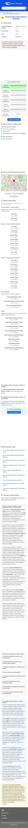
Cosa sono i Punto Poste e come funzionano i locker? (11, 682)
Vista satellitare (14, 196)
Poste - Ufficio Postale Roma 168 (12, 470)
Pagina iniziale (5, 12)
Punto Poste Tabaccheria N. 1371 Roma (14, 450)
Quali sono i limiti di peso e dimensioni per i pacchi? (13, 667)
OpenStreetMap (19, 190)
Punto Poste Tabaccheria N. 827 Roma (13, 483)
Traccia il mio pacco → (14, 412)
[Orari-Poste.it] (14, 3)
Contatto (4, 818)
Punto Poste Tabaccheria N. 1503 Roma (14, 488)
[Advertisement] (14, 65)
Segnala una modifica (14, 119)
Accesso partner (14, 826)
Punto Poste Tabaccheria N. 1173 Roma (14, 460)
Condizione (4, 804)
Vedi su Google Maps (18, 193)
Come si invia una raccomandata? (12, 672)
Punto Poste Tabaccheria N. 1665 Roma (14, 475)
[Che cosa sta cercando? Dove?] (24, 8)
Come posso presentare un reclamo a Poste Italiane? (13, 676)
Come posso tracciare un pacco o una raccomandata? (12, 657)
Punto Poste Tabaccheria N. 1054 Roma (14, 465)
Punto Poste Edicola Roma (10, 480)
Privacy (3, 815)
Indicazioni (8, 193)
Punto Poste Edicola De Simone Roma (13, 455)
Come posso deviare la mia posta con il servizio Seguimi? (12, 692)
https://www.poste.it (6, 138)
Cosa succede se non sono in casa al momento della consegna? (12, 662)
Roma (11, 12)
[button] (14, 181)
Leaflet (14, 190)
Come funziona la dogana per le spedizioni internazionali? (13, 687)
